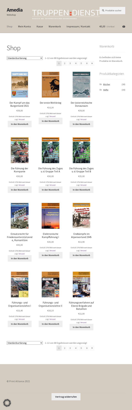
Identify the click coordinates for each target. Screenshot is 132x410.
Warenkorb (55, 26)
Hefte (105, 89)
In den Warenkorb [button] (19, 124)
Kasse (40, 26)
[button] (7, 403)
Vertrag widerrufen (66, 396)
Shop (9, 26)
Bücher (106, 84)
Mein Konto (24, 26)
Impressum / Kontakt (78, 26)
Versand (22, 119)
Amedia (15, 10)
